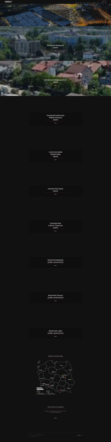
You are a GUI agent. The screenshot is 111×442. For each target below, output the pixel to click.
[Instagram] (105, 1)
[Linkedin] (103, 1)
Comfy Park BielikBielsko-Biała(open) (55, 154)
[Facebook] (104, 1)
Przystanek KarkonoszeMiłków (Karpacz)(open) (55, 117)
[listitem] (50, 385)
